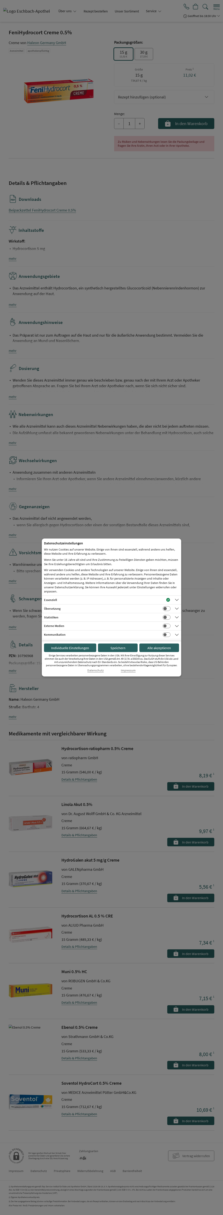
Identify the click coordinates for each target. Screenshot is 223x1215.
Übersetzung (52, 609)
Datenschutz (95, 670)
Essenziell (50, 600)
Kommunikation (55, 635)
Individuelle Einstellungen (70, 648)
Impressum (128, 670)
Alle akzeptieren (159, 648)
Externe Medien (54, 626)
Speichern (117, 648)
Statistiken (51, 617)
